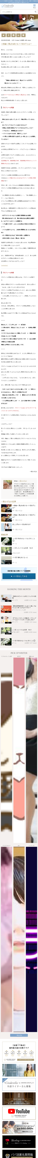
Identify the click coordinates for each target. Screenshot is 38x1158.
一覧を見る (19, 1035)
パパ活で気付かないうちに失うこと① (23, 640)
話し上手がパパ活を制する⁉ (21, 524)
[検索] (35, 12)
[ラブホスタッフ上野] (6, 750)
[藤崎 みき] (31, 750)
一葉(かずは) (22, 481)
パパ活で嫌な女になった (20, 557)
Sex (8, 601)
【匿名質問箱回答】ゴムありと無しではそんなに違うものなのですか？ (24, 606)
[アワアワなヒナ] (6, 939)
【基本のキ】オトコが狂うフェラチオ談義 (24, 597)
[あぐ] (19, 939)
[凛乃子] (19, 750)
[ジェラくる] (31, 939)
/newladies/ (4, 265)
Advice (33, 29)
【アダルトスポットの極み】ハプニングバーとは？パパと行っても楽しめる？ (24, 619)
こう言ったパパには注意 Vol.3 (22, 548)
